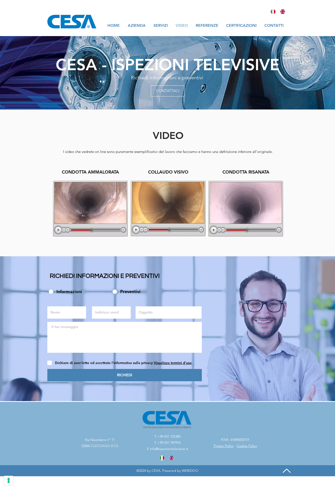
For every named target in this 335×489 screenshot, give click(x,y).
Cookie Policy (247, 446)
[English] (283, 11)
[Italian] (273, 11)
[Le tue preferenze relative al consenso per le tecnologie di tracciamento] (8, 480)
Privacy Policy (223, 446)
